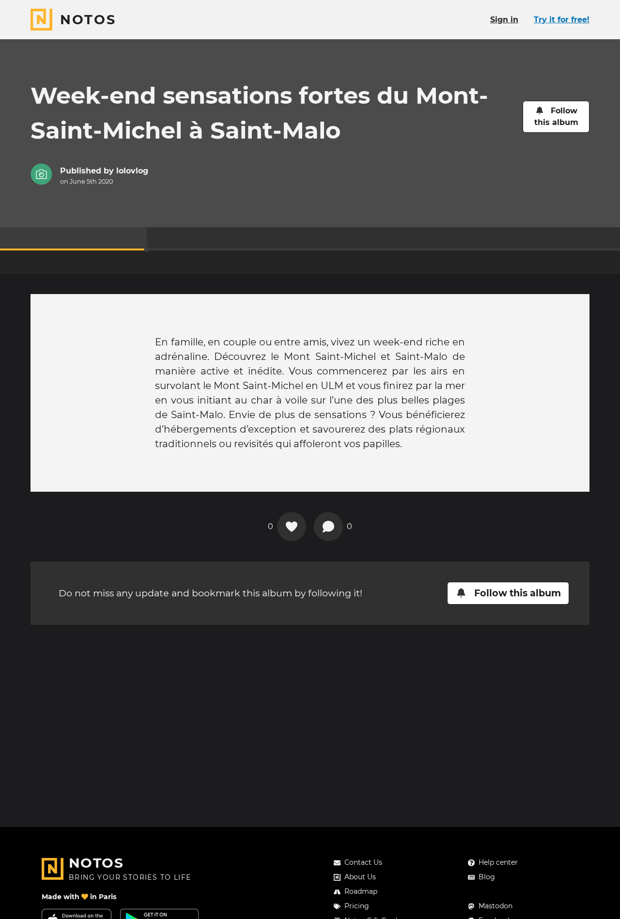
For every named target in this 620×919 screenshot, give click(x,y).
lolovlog (132, 170)
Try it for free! (561, 19)
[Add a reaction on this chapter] (291, 526)
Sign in (504, 19)
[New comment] (328, 526)
